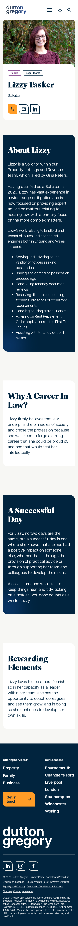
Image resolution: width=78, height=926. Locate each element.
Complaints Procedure (57, 877)
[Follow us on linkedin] (8, 866)
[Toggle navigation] (49, 10)
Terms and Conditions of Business (45, 886)
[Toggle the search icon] (69, 9)
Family (9, 775)
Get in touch (11, 799)
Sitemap (7, 891)
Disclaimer (8, 881)
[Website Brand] (16, 10)
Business (11, 783)
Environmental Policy (38, 881)
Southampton (57, 796)
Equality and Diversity (14, 886)
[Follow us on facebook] (33, 866)
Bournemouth (57, 767)
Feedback (20, 881)
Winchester (55, 804)
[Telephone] (12, 109)
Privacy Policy (37, 877)
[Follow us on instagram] (20, 866)
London (52, 789)
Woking (52, 811)
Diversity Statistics (59, 881)
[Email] (24, 109)
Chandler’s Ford (59, 775)
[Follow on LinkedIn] (35, 109)
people (14, 73)
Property (11, 767)
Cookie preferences (23, 891)
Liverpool (53, 782)
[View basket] (59, 9)
